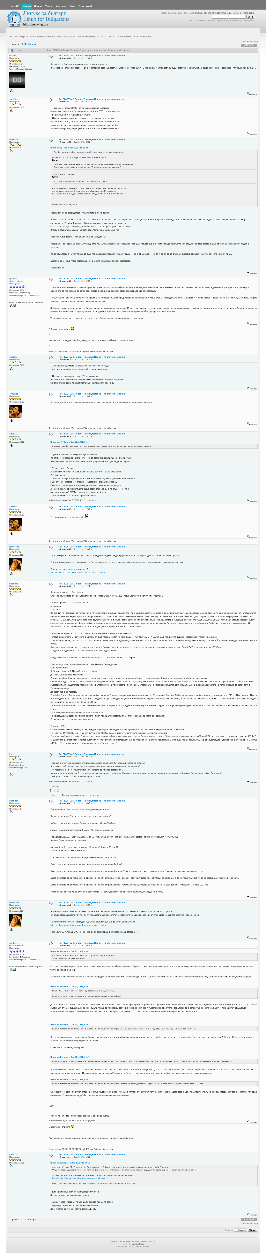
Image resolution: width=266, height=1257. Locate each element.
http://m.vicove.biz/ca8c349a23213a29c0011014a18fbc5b (77, 572)
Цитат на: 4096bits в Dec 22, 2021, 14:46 (70, 442)
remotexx (14, 547)
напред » (253, 41)
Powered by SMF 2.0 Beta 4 (120, 1241)
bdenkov (13, 139)
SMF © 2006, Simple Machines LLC (143, 1241)
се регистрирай (245, 13)
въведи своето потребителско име (214, 13)
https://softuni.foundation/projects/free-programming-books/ (78, 925)
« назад (245, 41)
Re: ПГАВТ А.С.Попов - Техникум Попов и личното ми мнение (92, 55)
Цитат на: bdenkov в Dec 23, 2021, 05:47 (70, 951)
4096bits (13, 394)
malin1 (12, 55)
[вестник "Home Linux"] (14, 306)
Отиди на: (229, 1230)
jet (10, 754)
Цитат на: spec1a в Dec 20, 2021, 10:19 (69, 148)
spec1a (13, 99)
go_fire (13, 278)
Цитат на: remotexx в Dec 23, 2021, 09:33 (70, 1163)
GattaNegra (88, 37)
